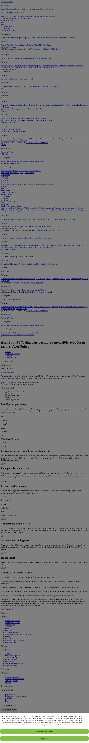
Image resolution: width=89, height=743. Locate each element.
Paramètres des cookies (44, 732)
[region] (44, 728)
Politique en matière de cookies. (67, 725)
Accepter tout (44, 739)
